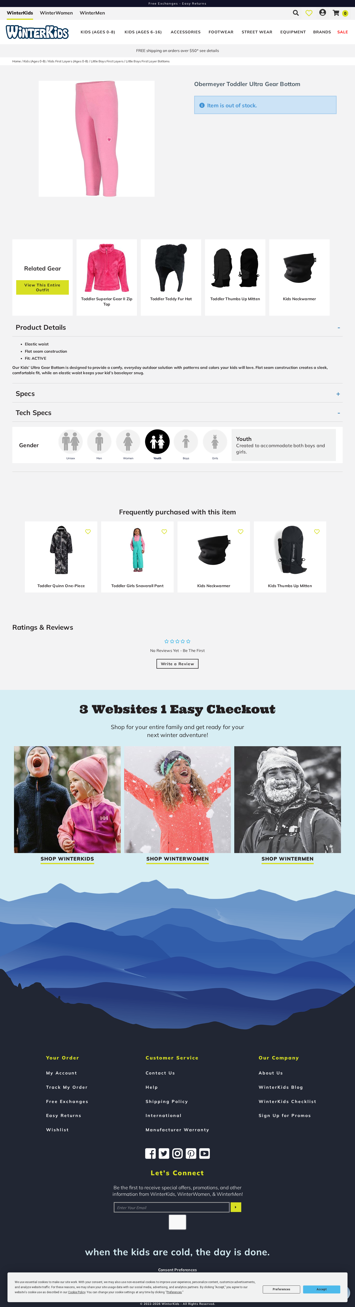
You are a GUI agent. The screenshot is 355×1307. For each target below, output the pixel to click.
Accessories (186, 31)
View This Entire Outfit (42, 287)
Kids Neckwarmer (299, 298)
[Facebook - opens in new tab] (150, 1153)
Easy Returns (64, 1115)
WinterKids (20, 13)
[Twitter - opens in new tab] (164, 1153)
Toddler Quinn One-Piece (61, 585)
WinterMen (92, 13)
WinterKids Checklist (288, 1101)
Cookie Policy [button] (76, 1292)
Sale (342, 31)
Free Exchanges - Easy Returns (177, 3)
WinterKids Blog (281, 1087)
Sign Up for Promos (285, 1115)
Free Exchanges (67, 1101)
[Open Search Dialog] (296, 13)
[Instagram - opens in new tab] (177, 1153)
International (164, 1115)
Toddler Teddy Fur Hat (171, 298)
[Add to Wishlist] (88, 529)
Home (16, 61)
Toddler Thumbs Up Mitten (235, 298)
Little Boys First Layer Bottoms (148, 61)
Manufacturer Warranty (178, 1129)
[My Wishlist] (309, 13)
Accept (322, 1289)
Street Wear (257, 31)
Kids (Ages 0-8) (98, 31)
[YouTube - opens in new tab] (204, 1153)
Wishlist (57, 1129)
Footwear (221, 31)
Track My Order (67, 1087)
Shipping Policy (167, 1101)
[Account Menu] (322, 13)
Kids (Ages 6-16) (143, 31)
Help (152, 1087)
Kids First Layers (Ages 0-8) (68, 61)
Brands (322, 31)
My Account (61, 1072)
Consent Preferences (177, 1269)
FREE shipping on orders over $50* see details (177, 50)
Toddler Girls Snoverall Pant (137, 585)
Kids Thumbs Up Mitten (290, 585)
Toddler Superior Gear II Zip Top (106, 301)
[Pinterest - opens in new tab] (191, 1153)
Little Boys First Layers (107, 61)
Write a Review (177, 663)
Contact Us (160, 1072)
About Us (271, 1072)
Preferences (281, 1289)
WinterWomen (56, 13)
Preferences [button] (174, 1292)
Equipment (293, 31)
